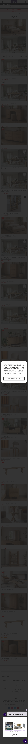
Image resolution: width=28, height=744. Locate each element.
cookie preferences (15, 374)
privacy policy (8, 371)
